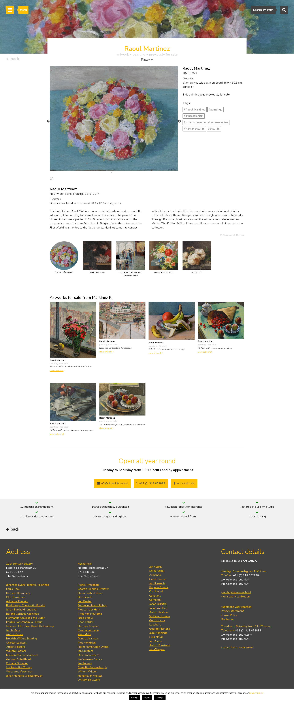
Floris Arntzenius (88, 585)
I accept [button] (159, 697)
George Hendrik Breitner (93, 589)
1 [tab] (111, 172)
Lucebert (155, 624)
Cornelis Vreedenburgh (92, 667)
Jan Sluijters (85, 651)
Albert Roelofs (15, 647)
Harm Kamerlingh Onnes (93, 647)
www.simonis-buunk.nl (235, 579)
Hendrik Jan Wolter (90, 676)
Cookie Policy (229, 615)
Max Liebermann (88, 630)
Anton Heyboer (159, 612)
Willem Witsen (87, 671)
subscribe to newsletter (237, 647)
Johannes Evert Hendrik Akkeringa (27, 585)
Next (179, 121)
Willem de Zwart (89, 680)
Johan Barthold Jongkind (21, 609)
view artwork (56, 370)
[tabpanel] (114, 118)
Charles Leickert (16, 642)
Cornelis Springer (17, 663)
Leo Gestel (85, 601)
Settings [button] (135, 697)
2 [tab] (116, 172)
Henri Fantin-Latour (90, 593)
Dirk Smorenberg (88, 655)
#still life (214, 129)
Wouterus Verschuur (19, 671)
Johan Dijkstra (157, 604)
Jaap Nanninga (158, 633)
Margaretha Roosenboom (22, 655)
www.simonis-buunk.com (236, 634)
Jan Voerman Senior (90, 659)
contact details (185, 483)
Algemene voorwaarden (236, 607)
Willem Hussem (159, 616)
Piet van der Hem (89, 609)
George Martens (88, 638)
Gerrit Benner (158, 579)
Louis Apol (13, 589)
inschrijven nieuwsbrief (236, 592)
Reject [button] (147, 697)
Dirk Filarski (85, 597)
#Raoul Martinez (194, 109)
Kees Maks (84, 634)
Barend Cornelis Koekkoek (22, 614)
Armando (155, 575)
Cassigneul (156, 591)
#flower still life (194, 129)
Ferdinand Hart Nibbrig (92, 605)
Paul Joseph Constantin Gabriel (25, 605)
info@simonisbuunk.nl (114, 483)
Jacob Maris (13, 630)
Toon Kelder (85, 622)
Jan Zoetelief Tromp (19, 667)
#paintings (215, 109)
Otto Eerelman (15, 597)
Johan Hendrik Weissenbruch (24, 676)
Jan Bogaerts (157, 583)
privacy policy (256, 693)
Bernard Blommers (18, 593)
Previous (48, 121)
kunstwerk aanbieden (236, 596)
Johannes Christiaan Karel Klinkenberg (30, 626)
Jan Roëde (155, 641)
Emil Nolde (156, 637)
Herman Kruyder (88, 626)
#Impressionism (193, 116)
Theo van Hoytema (90, 614)
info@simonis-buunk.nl (235, 584)
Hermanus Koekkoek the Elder (25, 618)
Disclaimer (227, 619)
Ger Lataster (157, 620)
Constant (155, 595)
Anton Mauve (14, 634)
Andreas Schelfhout (18, 659)
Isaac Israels (85, 618)
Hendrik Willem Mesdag (21, 638)
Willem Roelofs (16, 651)
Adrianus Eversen (17, 601)
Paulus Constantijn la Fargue (24, 622)
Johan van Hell (158, 608)
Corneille (155, 600)
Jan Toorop (85, 663)
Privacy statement (232, 611)
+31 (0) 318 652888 (152, 483)
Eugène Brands (158, 587)
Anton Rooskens (159, 645)
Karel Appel (156, 571)
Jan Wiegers (157, 649)
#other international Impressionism (206, 122)
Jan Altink (155, 567)
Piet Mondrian (87, 642)
